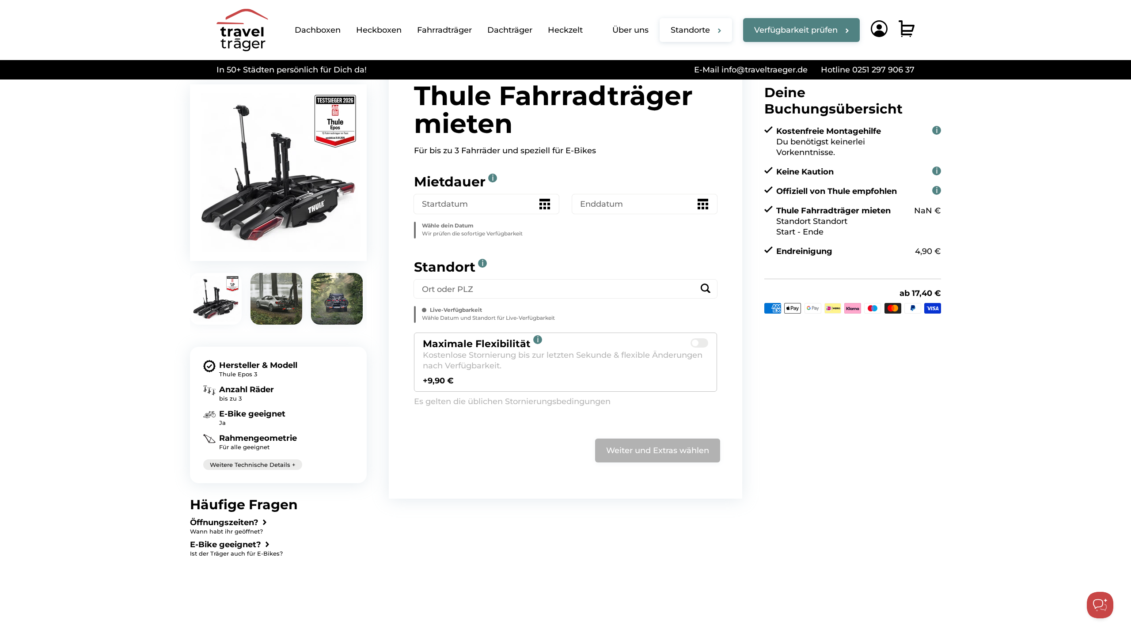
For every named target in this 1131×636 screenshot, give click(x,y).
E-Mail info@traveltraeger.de (751, 70)
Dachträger (509, 30)
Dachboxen (318, 30)
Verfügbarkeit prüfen (796, 30)
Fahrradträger (444, 30)
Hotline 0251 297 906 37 (868, 70)
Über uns (630, 30)
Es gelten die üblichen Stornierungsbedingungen (512, 401)
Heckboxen (379, 30)
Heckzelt (565, 30)
